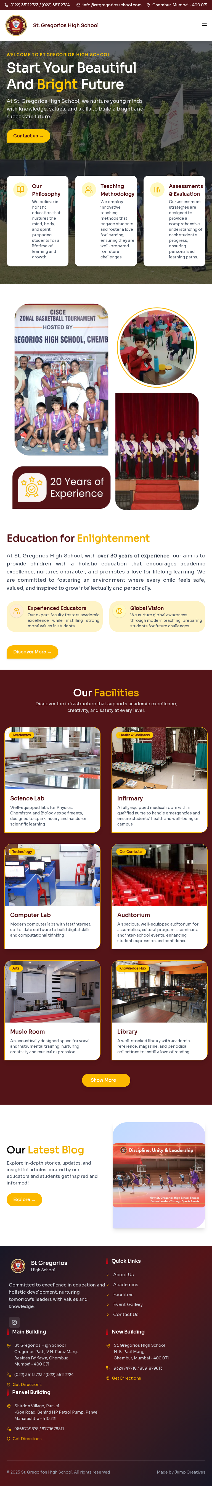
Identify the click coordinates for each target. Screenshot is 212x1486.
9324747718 (125, 1368)
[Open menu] (204, 25)
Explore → (24, 1199)
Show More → (106, 1080)
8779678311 (53, 1428)
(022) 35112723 (28, 1374)
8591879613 (151, 1368)
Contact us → (28, 136)
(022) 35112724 (60, 1374)
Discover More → (32, 652)
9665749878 (26, 1428)
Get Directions (27, 1384)
